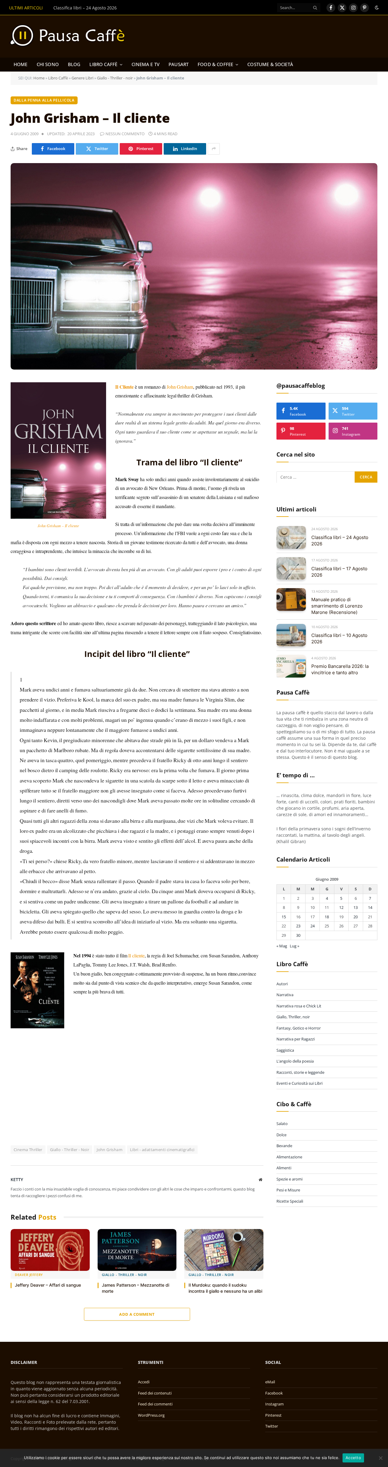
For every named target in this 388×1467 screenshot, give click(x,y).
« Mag (281, 946)
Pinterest (273, 1415)
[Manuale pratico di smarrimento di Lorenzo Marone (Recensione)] (291, 599)
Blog (74, 64)
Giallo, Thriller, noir (293, 1017)
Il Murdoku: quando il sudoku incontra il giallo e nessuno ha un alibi (225, 1288)
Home (21, 64)
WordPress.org (151, 1415)
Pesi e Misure (288, 1190)
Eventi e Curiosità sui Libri (299, 1083)
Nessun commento (125, 133)
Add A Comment (137, 1314)
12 (341, 907)
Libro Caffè (103, 64)
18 (327, 916)
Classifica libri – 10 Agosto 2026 (339, 638)
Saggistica (285, 1050)
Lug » (294, 946)
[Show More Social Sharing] (214, 149)
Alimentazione (289, 1156)
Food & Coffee (215, 64)
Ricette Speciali (289, 1201)
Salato (282, 1123)
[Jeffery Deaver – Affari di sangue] (50, 1250)
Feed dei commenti (155, 1404)
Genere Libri (82, 78)
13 (355, 907)
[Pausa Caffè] (70, 36)
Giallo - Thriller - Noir (69, 1149)
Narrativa (284, 994)
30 (298, 935)
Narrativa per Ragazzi (295, 1039)
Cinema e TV (145, 64)
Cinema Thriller (28, 1149)
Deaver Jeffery (29, 1274)
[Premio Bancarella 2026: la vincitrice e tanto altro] (291, 666)
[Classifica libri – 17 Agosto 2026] (291, 568)
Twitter (271, 1426)
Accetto (353, 1457)
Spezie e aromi (289, 1178)
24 (312, 926)
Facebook (274, 1393)
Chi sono (48, 64)
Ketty (17, 1179)
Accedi (143, 1382)
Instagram (274, 1404)
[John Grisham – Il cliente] (194, 266)
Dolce (281, 1134)
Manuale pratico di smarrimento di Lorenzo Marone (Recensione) (337, 606)
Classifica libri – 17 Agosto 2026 (85, 8)
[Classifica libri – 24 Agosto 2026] (291, 537)
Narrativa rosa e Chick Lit (298, 1005)
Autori (282, 983)
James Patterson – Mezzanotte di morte (135, 1288)
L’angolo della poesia (295, 1061)
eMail (270, 1382)
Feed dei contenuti (155, 1393)
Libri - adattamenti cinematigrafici (162, 1149)
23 (298, 926)
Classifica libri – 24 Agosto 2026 (339, 540)
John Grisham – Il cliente (58, 525)
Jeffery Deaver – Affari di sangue (48, 1285)
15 (284, 916)
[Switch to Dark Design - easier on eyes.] (376, 7)
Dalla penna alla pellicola (44, 100)
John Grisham (180, 386)
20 (355, 916)
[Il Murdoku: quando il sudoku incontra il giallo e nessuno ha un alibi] (223, 1250)
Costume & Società (270, 64)
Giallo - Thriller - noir (115, 78)
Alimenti (283, 1168)
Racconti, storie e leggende (300, 1072)
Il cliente (136, 955)
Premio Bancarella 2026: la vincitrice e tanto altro (340, 669)
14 (370, 907)
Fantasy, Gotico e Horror (298, 1027)
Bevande (284, 1145)
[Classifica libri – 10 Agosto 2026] (291, 635)
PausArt (179, 64)
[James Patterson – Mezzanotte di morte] (137, 1250)
